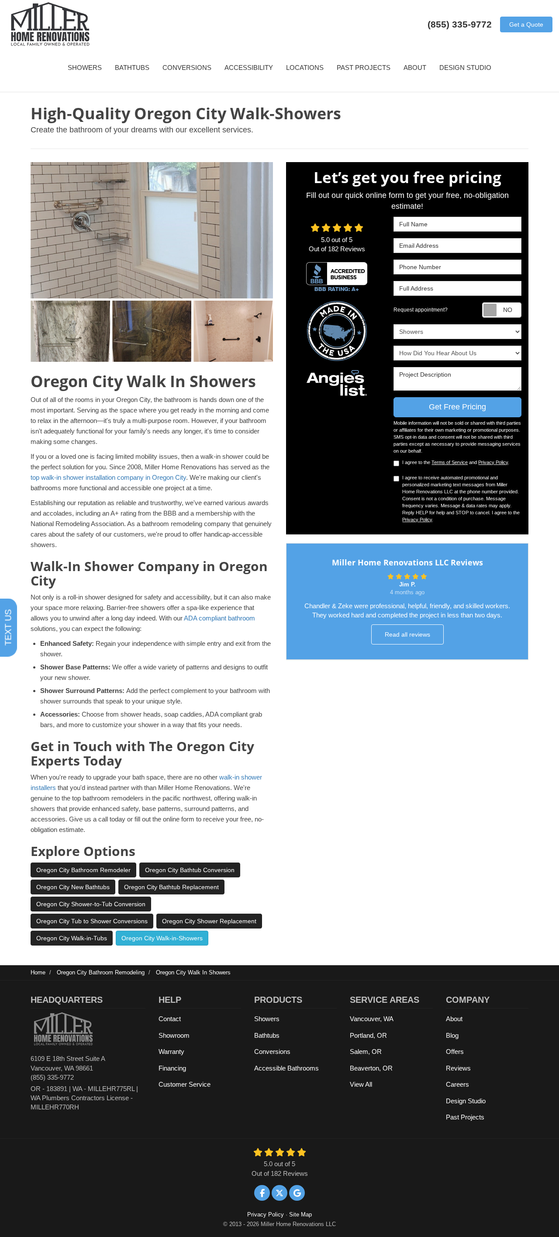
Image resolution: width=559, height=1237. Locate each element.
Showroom (174, 1035)
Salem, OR (366, 1051)
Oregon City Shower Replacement (209, 921)
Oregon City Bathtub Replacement (171, 887)
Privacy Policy (493, 462)
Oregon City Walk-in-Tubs (71, 938)
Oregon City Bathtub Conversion (190, 869)
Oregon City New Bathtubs (73, 887)
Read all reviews (407, 634)
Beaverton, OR (371, 1068)
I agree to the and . (455, 462)
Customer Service (184, 1084)
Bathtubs (267, 1035)
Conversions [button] (186, 67)
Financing (172, 1068)
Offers (455, 1051)
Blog (452, 1035)
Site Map (300, 1214)
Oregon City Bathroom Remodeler (83, 869)
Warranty (171, 1051)
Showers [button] (85, 67)
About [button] (415, 67)
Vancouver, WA (371, 1018)
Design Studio (466, 1101)
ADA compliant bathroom (219, 618)
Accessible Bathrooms (286, 1068)
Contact (170, 1018)
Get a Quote (526, 24)
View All (361, 1084)
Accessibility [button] (248, 67)
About (454, 1018)
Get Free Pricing (457, 406)
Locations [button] (305, 67)
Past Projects (465, 1117)
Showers (267, 1018)
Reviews (458, 1068)
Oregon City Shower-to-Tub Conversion (90, 904)
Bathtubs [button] (132, 67)
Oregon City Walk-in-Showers (162, 938)
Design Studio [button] (465, 67)
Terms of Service (449, 462)
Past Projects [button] (363, 67)
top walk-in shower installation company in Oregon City (108, 477)
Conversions (272, 1051)
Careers (457, 1084)
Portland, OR (368, 1035)
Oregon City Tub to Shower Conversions (92, 921)
